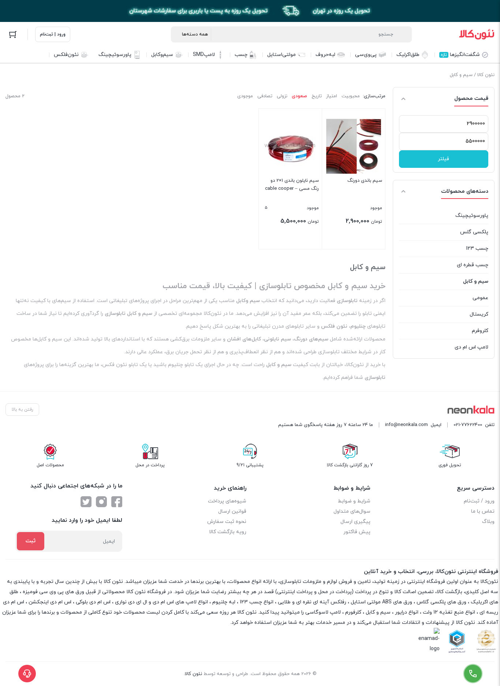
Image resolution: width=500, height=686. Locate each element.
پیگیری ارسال (355, 521)
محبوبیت (351, 96)
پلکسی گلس (474, 232)
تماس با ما (483, 511)
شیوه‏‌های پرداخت (227, 501)
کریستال (479, 314)
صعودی (299, 96)
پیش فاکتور (356, 531)
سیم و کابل (475, 281)
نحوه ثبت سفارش (226, 521)
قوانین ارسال (232, 511)
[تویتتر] (86, 501)
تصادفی (264, 96)
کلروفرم (480, 330)
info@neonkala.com (406, 425)
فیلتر (443, 158)
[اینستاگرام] (101, 501)
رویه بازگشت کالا (227, 531)
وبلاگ (488, 521)
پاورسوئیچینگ (471, 215)
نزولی (282, 96)
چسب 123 (477, 248)
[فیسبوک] (116, 501)
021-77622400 (468, 425)
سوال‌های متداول (351, 511)
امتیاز (331, 96)
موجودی (245, 96)
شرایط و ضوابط (354, 501)
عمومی (480, 297)
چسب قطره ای (472, 264)
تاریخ (316, 96)
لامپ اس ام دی (471, 347)
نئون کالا (486, 75)
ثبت (31, 541)
